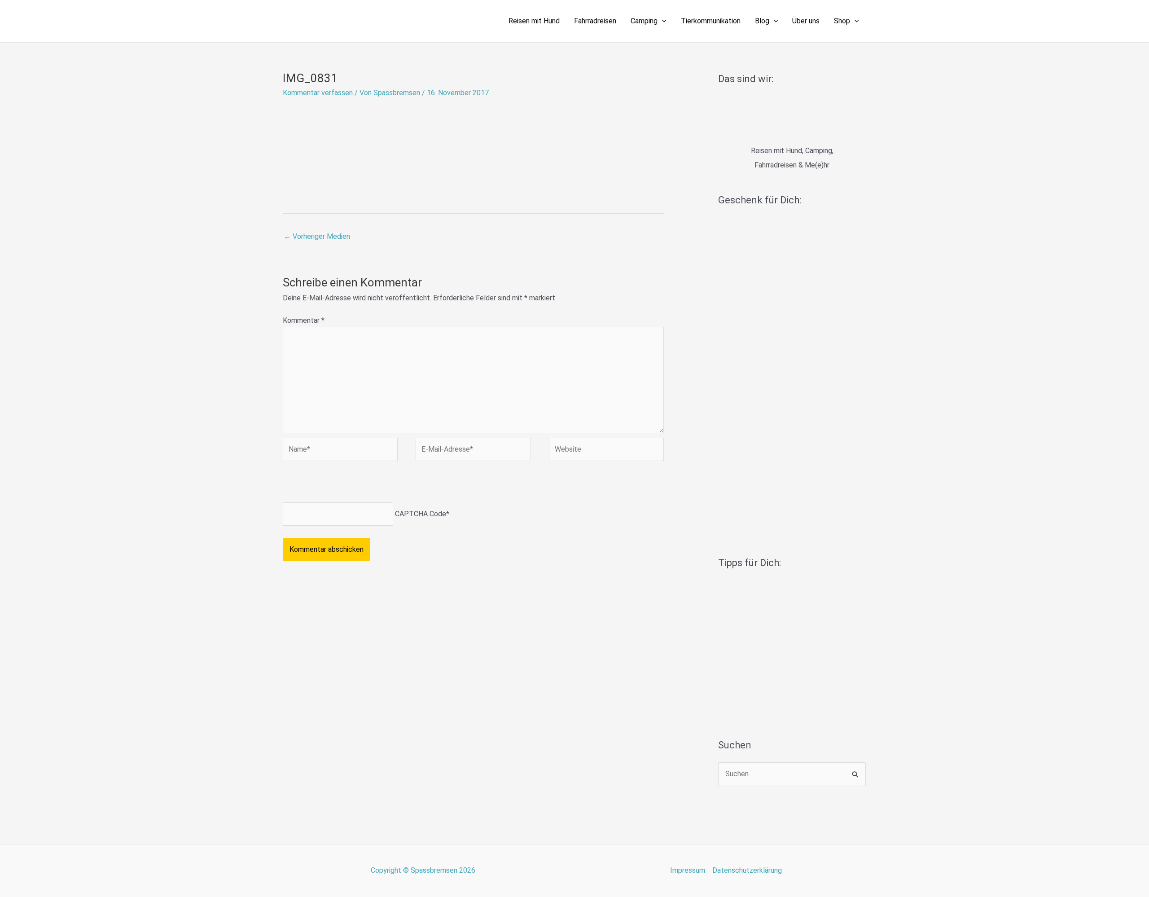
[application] (662, 21)
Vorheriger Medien (317, 236)
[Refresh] (347, 483)
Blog (762, 21)
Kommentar (304, 320)
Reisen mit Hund (534, 21)
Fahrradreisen (595, 21)
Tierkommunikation (711, 21)
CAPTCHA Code (420, 514)
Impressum (687, 870)
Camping (644, 21)
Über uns (806, 21)
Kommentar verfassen (318, 92)
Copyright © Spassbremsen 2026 (423, 870)
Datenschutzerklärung (747, 870)
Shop (842, 21)
